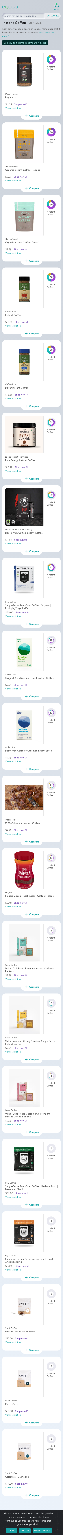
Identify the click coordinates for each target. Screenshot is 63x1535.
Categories (53, 15)
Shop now (20, 104)
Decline (24, 1530)
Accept (11, 1530)
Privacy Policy (42, 1530)
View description (13, 108)
